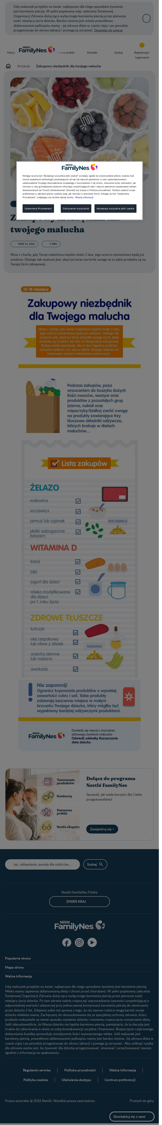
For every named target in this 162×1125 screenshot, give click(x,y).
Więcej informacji (84, 197)
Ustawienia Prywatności (38, 208)
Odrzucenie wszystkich (76, 208)
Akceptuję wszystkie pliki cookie (115, 208)
